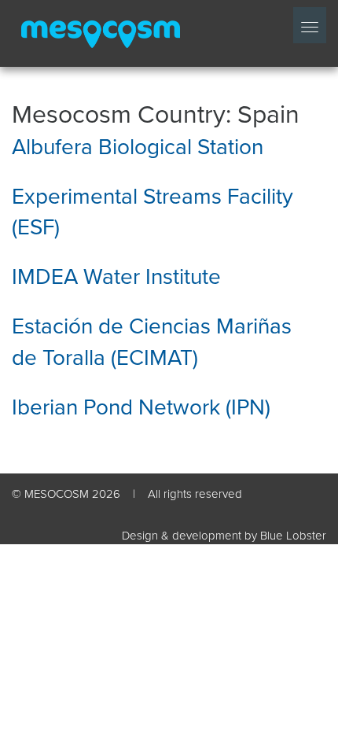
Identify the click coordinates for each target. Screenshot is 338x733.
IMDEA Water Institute (116, 276)
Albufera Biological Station (137, 147)
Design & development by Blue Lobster (224, 536)
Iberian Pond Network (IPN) (141, 407)
